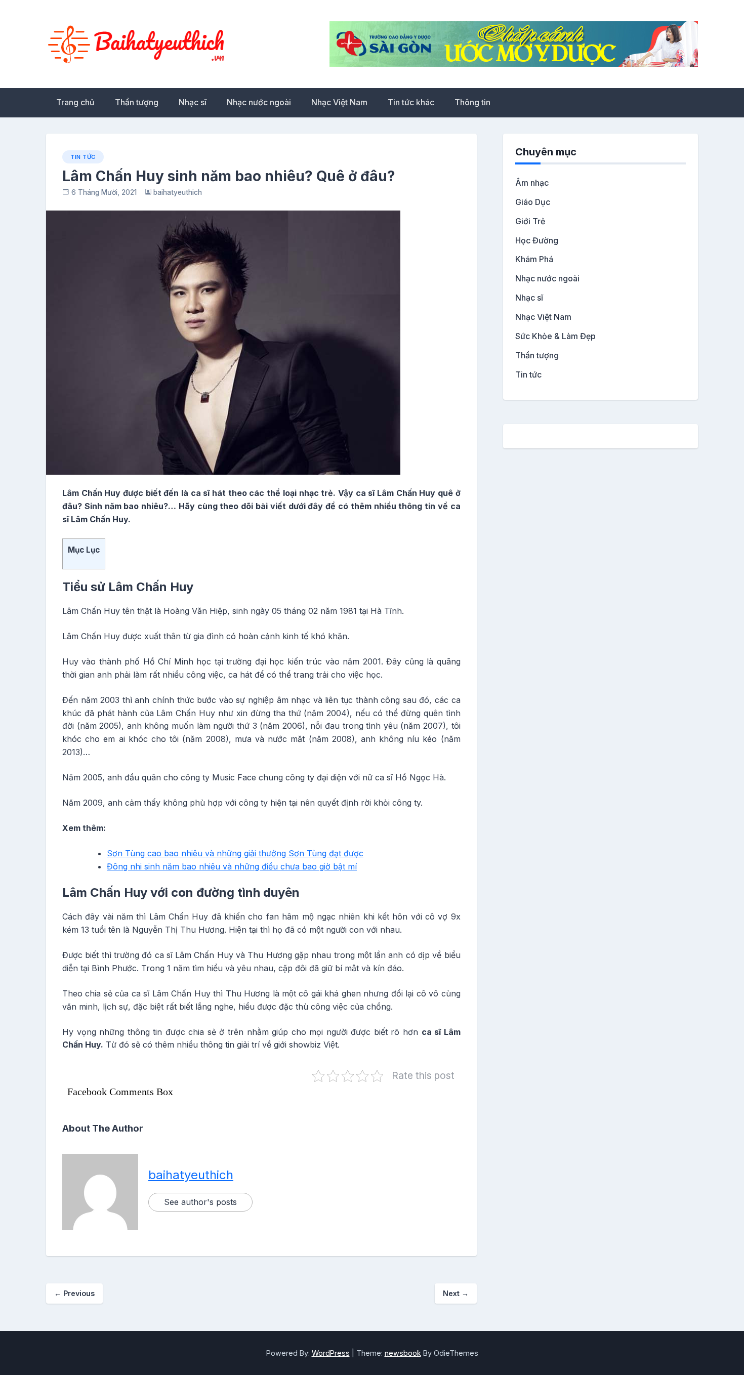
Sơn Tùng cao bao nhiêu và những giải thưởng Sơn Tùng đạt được (235, 853)
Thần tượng (136, 102)
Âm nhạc (532, 183)
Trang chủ (75, 102)
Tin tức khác (411, 102)
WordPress (331, 1353)
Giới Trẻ (530, 221)
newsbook (403, 1353)
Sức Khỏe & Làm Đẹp (555, 336)
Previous (74, 1293)
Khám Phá (534, 259)
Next (456, 1293)
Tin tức (83, 156)
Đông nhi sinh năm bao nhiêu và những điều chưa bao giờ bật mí (232, 866)
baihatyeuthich (177, 192)
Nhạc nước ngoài (259, 102)
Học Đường (536, 240)
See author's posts (200, 1202)
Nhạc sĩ (192, 102)
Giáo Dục (532, 202)
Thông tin (472, 102)
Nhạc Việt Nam (339, 102)
